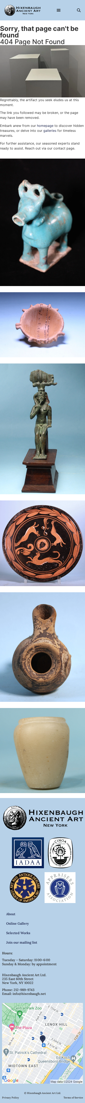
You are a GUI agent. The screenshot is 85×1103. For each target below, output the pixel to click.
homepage (45, 126)
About (10, 914)
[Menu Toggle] (59, 10)
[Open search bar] (79, 10)
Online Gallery (17, 923)
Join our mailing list (21, 942)
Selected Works (18, 933)
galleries (49, 131)
